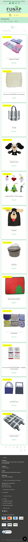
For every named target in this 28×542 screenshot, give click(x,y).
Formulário (5, 492)
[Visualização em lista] (15, 27)
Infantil (14, 160)
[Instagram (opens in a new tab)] (16, 3)
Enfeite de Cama (14, 162)
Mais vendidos (17, 92)
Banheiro (12, 58)
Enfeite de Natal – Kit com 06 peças (14, 196)
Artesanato (9, 58)
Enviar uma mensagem (7, 477)
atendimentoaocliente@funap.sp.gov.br (11, 472)
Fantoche (14, 230)
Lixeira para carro (14, 401)
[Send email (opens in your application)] (18, 3)
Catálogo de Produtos (8, 501)
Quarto (20, 58)
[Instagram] (6, 511)
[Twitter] (2, 511)
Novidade (16, 58)
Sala (15, 93)
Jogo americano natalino (14, 299)
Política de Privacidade (8, 505)
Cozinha (13, 92)
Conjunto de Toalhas (14, 59)
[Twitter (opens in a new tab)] (9, 3)
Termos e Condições (7, 503)
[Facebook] (4, 511)
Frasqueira (14, 264)
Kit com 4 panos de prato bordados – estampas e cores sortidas (14, 368)
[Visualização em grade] (12, 27)
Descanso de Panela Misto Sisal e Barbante (14, 94)
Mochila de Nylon (14, 436)
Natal (16, 195)
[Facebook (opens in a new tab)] (13, 3)
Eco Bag (14, 127)
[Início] (1, 21)
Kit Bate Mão (14, 333)
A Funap (5, 499)
